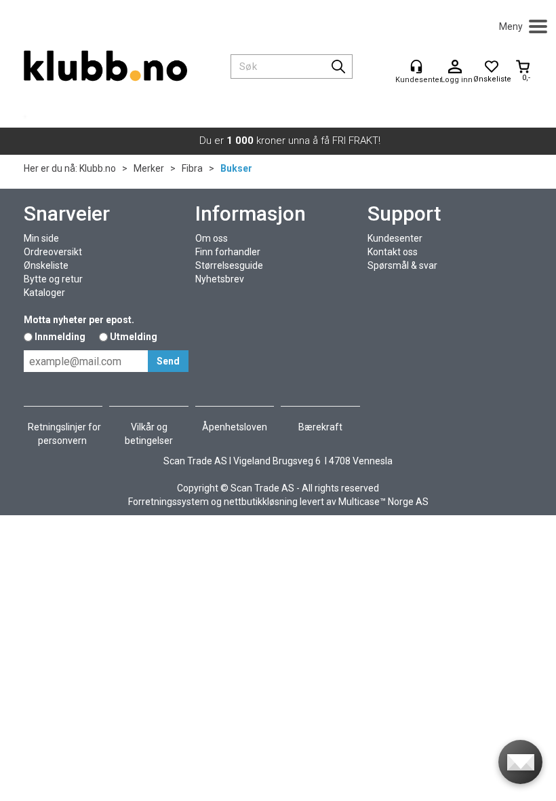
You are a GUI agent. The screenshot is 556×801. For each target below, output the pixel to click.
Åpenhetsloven (234, 427)
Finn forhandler (227, 251)
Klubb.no (97, 168)
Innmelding (60, 336)
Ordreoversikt (53, 251)
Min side (41, 238)
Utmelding (133, 336)
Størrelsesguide (229, 265)
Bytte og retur (53, 279)
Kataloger (44, 292)
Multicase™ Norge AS (383, 501)
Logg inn (455, 67)
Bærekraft (320, 427)
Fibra (192, 168)
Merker (149, 168)
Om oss (211, 238)
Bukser (236, 168)
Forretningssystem (168, 501)
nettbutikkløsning (261, 501)
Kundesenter (395, 238)
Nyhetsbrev (219, 279)
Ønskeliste (46, 265)
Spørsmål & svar (402, 265)
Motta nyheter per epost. (79, 319)
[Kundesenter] (416, 66)
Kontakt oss (393, 251)
